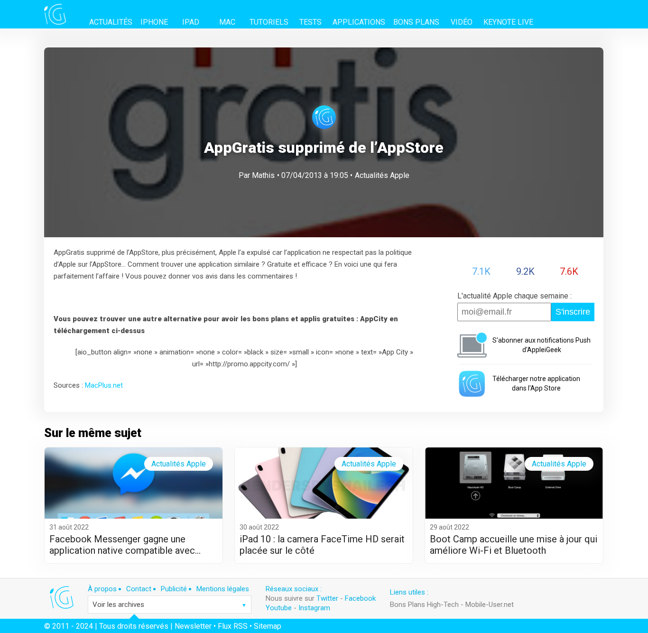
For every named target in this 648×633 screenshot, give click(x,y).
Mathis (263, 175)
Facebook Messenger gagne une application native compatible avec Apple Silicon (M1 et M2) (122, 544)
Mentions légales (222, 589)
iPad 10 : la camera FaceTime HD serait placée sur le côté (322, 544)
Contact (138, 589)
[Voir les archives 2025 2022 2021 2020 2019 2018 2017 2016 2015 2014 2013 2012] (169, 605)
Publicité (174, 589)
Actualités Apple (382, 175)
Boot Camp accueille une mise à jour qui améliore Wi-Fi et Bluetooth (513, 544)
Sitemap (267, 626)
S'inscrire (572, 311)
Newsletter (193, 626)
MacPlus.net (104, 385)
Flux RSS (233, 626)
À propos (102, 589)
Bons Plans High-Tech (424, 604)
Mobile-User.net (489, 604)
